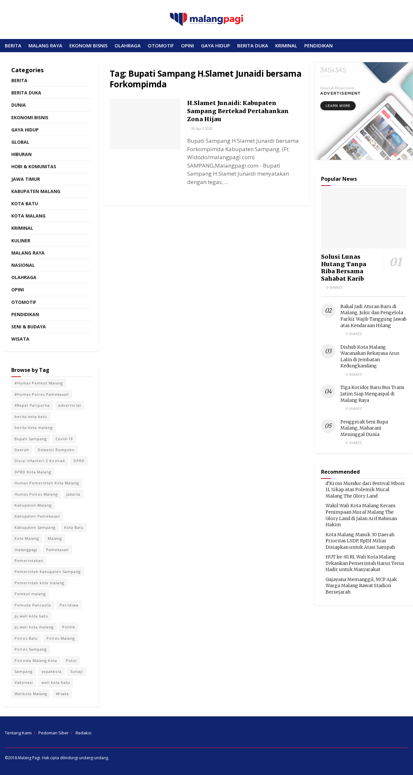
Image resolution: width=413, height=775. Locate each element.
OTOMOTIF (161, 45)
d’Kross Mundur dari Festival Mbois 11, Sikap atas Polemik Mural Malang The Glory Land (365, 489)
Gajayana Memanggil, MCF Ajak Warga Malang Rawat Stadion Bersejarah (361, 585)
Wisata (20, 339)
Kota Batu (24, 203)
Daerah (22, 449)
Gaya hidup (25, 130)
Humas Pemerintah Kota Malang (47, 482)
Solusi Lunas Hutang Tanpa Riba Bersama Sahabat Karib (343, 267)
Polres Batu (26, 638)
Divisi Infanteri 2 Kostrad (40, 460)
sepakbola (51, 671)
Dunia (18, 105)
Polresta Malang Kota (36, 660)
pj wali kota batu (31, 616)
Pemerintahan (29, 560)
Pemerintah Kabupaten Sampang (48, 571)
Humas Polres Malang (36, 494)
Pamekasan (57, 549)
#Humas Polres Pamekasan (42, 394)
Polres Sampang (31, 649)
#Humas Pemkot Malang (39, 383)
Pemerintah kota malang (39, 582)
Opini (17, 289)
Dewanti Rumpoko (56, 449)
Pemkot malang (30, 593)
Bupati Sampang (31, 438)
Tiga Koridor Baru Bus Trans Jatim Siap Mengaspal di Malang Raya (372, 393)
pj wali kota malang (34, 627)
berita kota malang (34, 427)
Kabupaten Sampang (35, 527)
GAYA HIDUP (215, 45)
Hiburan (21, 154)
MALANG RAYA (45, 45)
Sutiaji (76, 671)
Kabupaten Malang (35, 191)
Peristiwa (69, 605)
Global (20, 142)
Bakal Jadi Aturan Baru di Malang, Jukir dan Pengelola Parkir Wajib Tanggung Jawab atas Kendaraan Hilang (373, 316)
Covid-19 (64, 438)
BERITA (13, 45)
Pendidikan (25, 314)
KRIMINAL (286, 45)
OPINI (187, 45)
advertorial (69, 405)
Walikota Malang (31, 693)
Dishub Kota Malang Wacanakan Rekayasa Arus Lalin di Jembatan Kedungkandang (369, 356)
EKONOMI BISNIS (88, 45)
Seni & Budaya (28, 327)
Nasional (23, 265)
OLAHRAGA (128, 45)
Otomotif (23, 302)
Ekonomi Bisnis (29, 117)
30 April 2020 (201, 128)
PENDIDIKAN (318, 45)
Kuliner (20, 240)
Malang (55, 538)
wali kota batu (56, 682)
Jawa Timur (25, 179)
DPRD (79, 460)
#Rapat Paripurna (32, 405)
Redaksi (83, 733)
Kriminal (22, 228)
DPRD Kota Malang (33, 472)
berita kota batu (31, 416)
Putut (71, 660)
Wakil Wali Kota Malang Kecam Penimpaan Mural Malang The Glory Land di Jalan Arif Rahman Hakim (361, 515)
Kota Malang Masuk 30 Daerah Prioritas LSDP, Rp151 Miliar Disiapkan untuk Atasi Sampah (360, 541)
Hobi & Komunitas (33, 166)
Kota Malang (28, 216)
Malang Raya (28, 253)
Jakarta (73, 494)
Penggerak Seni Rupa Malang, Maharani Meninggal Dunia (364, 428)
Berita (19, 80)
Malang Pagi (29, 757)
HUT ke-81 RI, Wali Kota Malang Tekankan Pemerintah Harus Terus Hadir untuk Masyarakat (365, 563)
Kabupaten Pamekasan (37, 516)
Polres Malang (60, 638)
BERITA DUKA (252, 45)
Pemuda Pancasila (33, 605)
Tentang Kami (18, 733)
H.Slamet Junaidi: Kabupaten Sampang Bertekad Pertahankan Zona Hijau (238, 111)
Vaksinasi (24, 682)
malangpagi (26, 549)
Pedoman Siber (53, 733)
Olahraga (23, 277)
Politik (68, 627)
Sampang (24, 671)
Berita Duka (26, 93)
